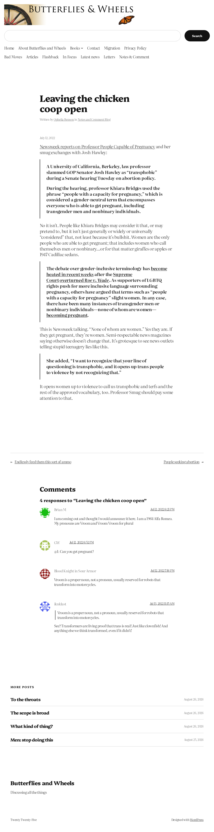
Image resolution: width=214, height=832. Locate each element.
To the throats (25, 699)
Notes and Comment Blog (94, 119)
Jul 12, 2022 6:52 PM (81, 542)
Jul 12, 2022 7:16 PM (162, 570)
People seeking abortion (181, 461)
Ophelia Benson (64, 119)
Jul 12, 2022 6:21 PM (162, 509)
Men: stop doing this (31, 739)
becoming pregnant (67, 315)
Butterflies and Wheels (42, 783)
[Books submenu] (82, 48)
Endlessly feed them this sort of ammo (43, 461)
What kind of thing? (31, 726)
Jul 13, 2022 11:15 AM (162, 603)
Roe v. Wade (96, 280)
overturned (72, 280)
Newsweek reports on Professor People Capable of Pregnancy (97, 146)
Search (197, 36)
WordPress (197, 820)
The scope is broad (29, 712)
